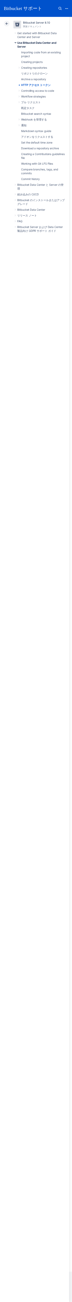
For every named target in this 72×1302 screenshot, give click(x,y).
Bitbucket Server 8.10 (36, 22)
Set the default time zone (36, 142)
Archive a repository (33, 79)
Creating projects (32, 62)
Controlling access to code (37, 90)
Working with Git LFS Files (37, 163)
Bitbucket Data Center (31, 209)
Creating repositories (34, 67)
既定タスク (28, 108)
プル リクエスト (31, 102)
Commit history (30, 179)
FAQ (19, 221)
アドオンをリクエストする (37, 136)
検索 (60, 8)
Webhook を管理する (34, 119)
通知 (23, 125)
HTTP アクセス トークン (36, 85)
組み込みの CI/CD (28, 194)
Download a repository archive (40, 148)
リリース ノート (27, 215)
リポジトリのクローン (34, 73)
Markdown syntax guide (36, 131)
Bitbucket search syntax (36, 113)
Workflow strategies (33, 96)
